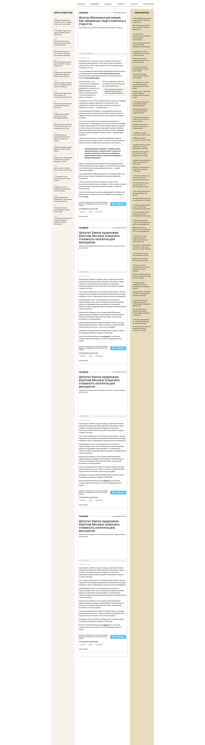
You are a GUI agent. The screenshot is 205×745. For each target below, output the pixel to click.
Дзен (90, 212)
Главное (83, 12)
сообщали (105, 336)
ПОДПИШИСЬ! (119, 204)
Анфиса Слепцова (121, 227)
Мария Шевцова (121, 12)
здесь (86, 196)
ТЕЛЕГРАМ (98, 212)
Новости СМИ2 (83, 216)
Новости (83, 212)
